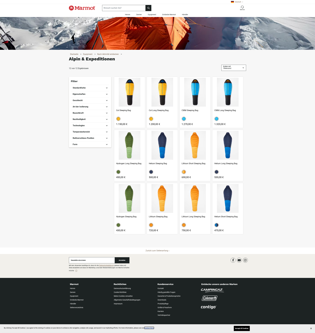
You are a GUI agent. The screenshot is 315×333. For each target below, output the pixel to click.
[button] (242, 8)
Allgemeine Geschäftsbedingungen (127, 300)
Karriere (161, 311)
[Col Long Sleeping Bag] (162, 102)
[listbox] (237, 1)
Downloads (162, 300)
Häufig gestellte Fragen (166, 292)
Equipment (152, 15)
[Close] (311, 328)
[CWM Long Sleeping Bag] (227, 102)
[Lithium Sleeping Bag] (162, 208)
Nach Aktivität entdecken (108, 54)
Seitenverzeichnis (76, 307)
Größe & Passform (165, 307)
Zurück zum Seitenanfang (157, 250)
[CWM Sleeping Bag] (195, 102)
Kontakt (161, 288)
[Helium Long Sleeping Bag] (227, 155)
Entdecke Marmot (169, 15)
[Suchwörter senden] (148, 8)
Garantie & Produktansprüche (169, 296)
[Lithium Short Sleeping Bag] (195, 155)
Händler (185, 15)
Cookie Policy (149, 328)
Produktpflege (163, 304)
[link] (90, 88)
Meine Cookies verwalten (123, 296)
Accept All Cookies (241, 328)
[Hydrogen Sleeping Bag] (129, 208)
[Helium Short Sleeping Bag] (227, 208)
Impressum (118, 304)
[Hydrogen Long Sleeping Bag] (129, 155)
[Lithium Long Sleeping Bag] (195, 208)
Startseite (74, 54)
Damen (139, 15)
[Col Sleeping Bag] (129, 102)
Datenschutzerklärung (106, 265)
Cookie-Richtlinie (120, 292)
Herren (127, 15)
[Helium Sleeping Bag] (162, 155)
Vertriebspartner (164, 315)
